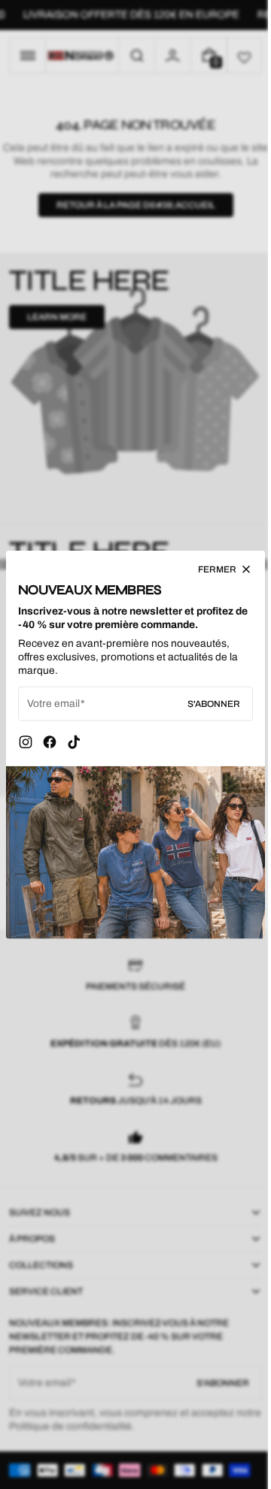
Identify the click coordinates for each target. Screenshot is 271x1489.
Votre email (53, 707)
